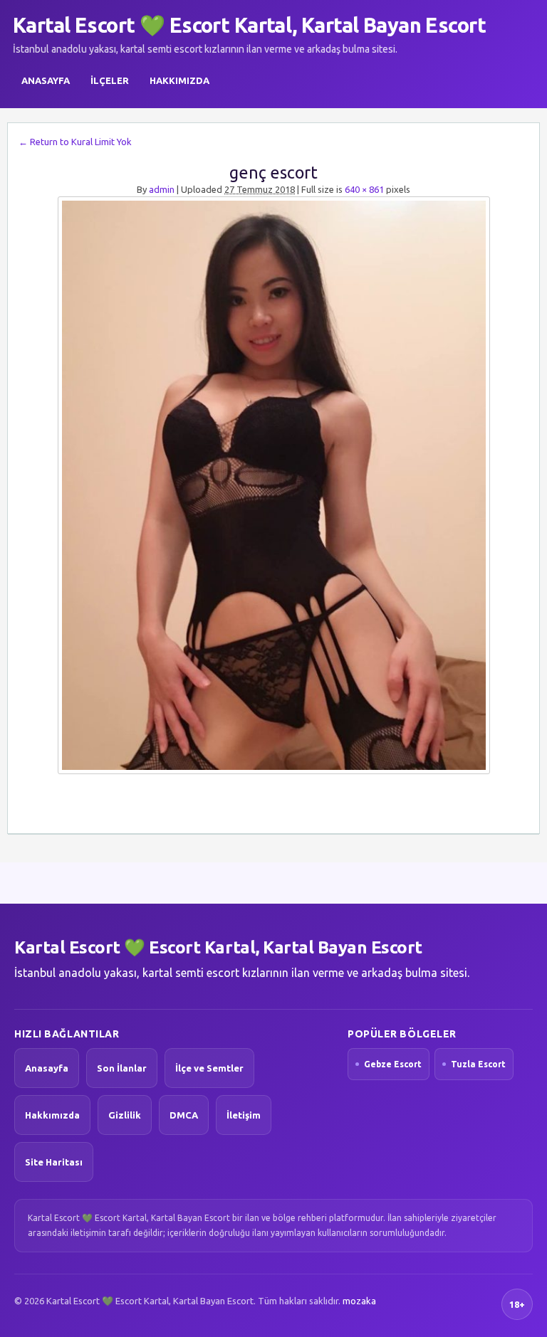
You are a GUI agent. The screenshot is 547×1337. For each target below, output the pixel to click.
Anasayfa (45, 80)
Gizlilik (124, 1115)
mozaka (359, 1301)
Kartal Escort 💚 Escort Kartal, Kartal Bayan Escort (249, 25)
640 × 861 (364, 189)
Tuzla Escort (478, 1064)
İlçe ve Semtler (209, 1068)
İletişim (243, 1115)
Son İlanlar (122, 1068)
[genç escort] (273, 485)
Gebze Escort (393, 1064)
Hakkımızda (179, 80)
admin (161, 189)
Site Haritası (54, 1162)
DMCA (184, 1115)
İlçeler (109, 80)
